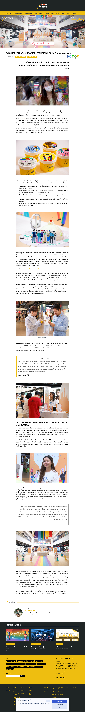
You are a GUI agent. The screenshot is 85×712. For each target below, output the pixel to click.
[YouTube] (63, 677)
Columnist (46, 690)
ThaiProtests (21, 666)
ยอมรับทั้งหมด (59, 701)
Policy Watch (21, 664)
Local (22, 690)
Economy (8, 690)
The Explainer (61, 690)
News (47, 13)
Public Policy (8, 13)
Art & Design (23, 691)
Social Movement (15, 688)
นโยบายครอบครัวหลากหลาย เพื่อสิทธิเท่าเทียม (33, 269)
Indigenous (30, 661)
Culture (22, 693)
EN (46, 701)
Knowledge (53, 693)
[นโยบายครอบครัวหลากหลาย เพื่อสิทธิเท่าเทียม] (17, 635)
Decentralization (16, 690)
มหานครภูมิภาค (10, 669)
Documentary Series (61, 696)
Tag (7, 659)
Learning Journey (60, 692)
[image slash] (44, 13)
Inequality (39, 661)
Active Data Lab (11, 661)
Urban (22, 688)
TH (48, 701)
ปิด (59, 707)
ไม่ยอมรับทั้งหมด (60, 704)
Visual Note (53, 691)
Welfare (14, 691)
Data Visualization (53, 688)
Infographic (53, 690)
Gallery (67, 687)
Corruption (8, 691)
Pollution (30, 687)
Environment (38, 13)
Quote (45, 691)
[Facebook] (57, 677)
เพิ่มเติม (19, 704)
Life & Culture (28, 13)
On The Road (60, 694)
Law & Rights (8, 688)
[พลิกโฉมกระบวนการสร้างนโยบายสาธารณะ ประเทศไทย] (67, 635)
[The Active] (42, 6)
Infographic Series (53, 695)
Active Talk (75, 688)
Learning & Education (15, 695)
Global (22, 687)
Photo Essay (68, 688)
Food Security (16, 693)
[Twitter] (60, 677)
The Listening (31, 666)
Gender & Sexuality (31, 56)
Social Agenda (18, 13)
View (67, 13)
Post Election (31, 664)
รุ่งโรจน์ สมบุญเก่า (30, 610)
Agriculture (31, 693)
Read (52, 13)
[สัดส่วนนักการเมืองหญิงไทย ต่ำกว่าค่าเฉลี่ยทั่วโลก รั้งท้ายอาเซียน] (42, 635)
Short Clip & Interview (60, 688)
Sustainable (31, 694)
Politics (7, 687)
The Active (22, 118)
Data (57, 13)
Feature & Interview (21, 56)
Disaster (30, 688)
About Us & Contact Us (64, 658)
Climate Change (30, 691)
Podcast (73, 13)
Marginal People (16, 697)
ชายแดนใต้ (39, 666)
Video (62, 13)
